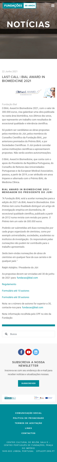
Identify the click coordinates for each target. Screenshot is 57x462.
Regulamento (9, 284)
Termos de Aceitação (28, 423)
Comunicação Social (28, 413)
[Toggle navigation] (53, 5)
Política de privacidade (28, 418)
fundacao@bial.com (27, 277)
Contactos (28, 433)
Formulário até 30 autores (15, 297)
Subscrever (28, 383)
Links (28, 428)
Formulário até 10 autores (15, 290)
